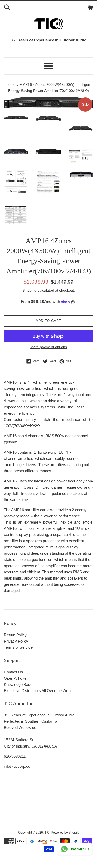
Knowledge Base (18, 684)
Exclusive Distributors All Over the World (38, 690)
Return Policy (15, 635)
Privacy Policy (16, 641)
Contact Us (13, 672)
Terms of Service (18, 647)
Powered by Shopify (65, 832)
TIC (46, 832)
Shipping (29, 290)
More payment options (48, 347)
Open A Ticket (15, 678)
